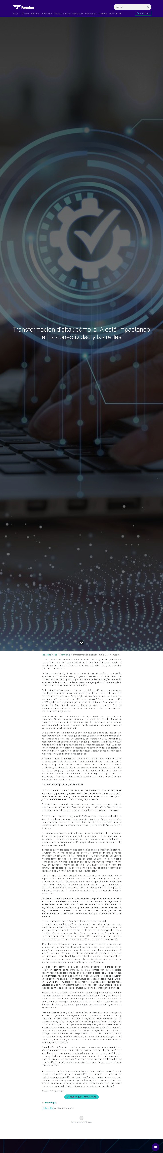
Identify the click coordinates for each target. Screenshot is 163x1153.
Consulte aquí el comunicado (81, 1097)
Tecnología (64, 655)
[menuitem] (15, 13)
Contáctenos (143, 13)
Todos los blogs (49, 655)
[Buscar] (148, 7)
